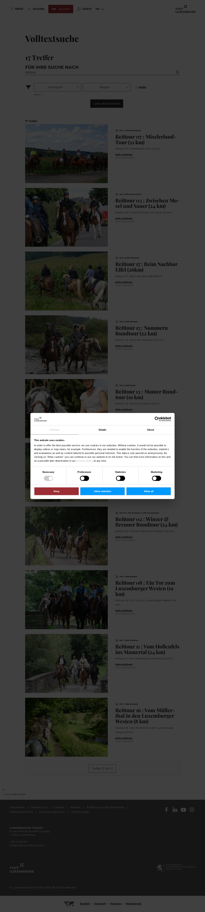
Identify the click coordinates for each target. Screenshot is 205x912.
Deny (56, 491)
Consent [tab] (54, 429)
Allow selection (102, 491)
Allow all (148, 491)
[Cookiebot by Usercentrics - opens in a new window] (157, 419)
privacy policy (84, 460)
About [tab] (150, 429)
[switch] (84, 478)
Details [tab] (103, 429)
